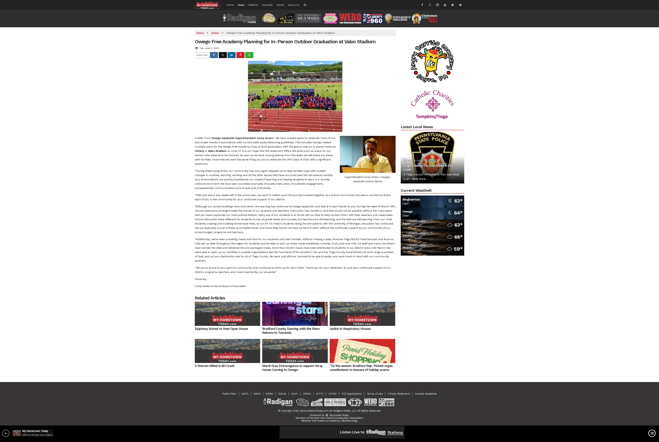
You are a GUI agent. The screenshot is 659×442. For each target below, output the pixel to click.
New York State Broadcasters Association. (339, 417)
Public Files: (229, 393)
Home (230, 5)
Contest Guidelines (426, 393)
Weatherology (349, 420)
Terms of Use (375, 393)
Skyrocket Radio (339, 415)
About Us (293, 5)
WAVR (256, 393)
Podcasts (267, 5)
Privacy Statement (399, 393)
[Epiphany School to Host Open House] (227, 314)
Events (280, 5)
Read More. (419, 178)
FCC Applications (351, 393)
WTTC (319, 393)
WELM (282, 393)
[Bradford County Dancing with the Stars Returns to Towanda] (295, 314)
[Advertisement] (432, 44)
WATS (244, 393)
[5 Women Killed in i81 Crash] (227, 351)
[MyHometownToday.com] (210, 4)
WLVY (294, 393)
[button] (305, 5)
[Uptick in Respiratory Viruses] (362, 314)
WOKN (307, 393)
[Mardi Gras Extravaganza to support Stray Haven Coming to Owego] (295, 351)
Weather (253, 5)
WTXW (332, 393)
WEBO (269, 393)
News (241, 5)
